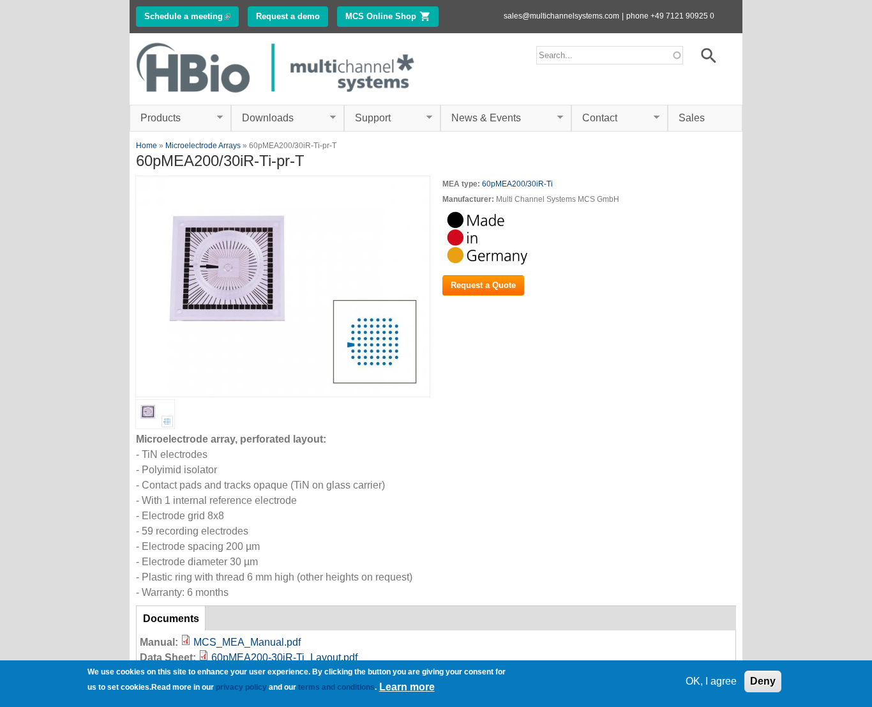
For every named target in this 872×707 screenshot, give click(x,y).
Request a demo (288, 16)
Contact (594, 118)
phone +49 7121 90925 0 (670, 15)
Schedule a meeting (191, 16)
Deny (763, 681)
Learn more (407, 686)
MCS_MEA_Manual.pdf (247, 642)
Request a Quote (483, 285)
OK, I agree (711, 681)
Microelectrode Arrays (203, 145)
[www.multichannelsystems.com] (276, 96)
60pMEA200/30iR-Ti (517, 183)
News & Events (480, 118)
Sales (692, 117)
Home (146, 145)
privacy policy (241, 687)
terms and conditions (336, 687)
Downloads (262, 118)
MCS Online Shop (392, 16)
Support (367, 118)
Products (155, 118)
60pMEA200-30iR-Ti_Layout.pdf (284, 657)
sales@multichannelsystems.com (561, 15)
